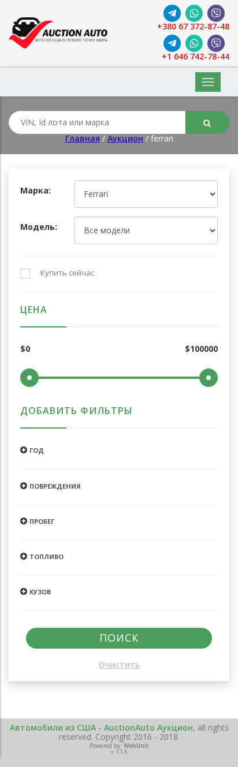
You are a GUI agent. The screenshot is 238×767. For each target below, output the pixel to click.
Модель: (38, 227)
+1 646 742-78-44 (195, 57)
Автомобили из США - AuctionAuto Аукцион (101, 727)
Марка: (35, 191)
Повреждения (55, 486)
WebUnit (136, 746)
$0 (25, 349)
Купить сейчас (67, 273)
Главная (82, 138)
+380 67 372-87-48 (193, 27)
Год (36, 450)
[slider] (29, 377)
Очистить (119, 665)
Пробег (41, 521)
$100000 (201, 349)
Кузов (40, 591)
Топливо (46, 556)
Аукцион (125, 138)
